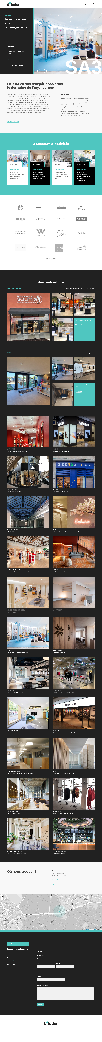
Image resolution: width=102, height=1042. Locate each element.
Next (46, 70)
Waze (53, 884)
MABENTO (56, 529)
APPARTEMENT (57, 610)
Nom (39, 963)
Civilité (40, 951)
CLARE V (9, 650)
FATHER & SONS (12, 489)
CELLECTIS (10, 690)
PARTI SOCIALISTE (12, 529)
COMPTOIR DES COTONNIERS (16, 610)
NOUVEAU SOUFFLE (14, 288)
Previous (38, 70)
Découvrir (78, 325)
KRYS (9, 353)
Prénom (59, 963)
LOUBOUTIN (11, 449)
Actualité (65, 4)
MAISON (55, 570)
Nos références (13, 121)
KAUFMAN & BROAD (13, 771)
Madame (41, 955)
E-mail (40, 976)
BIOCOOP (56, 489)
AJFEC (54, 771)
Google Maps (56, 880)
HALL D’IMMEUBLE (13, 731)
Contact (76, 4)
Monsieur (41, 958)
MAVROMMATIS (58, 650)
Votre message (43, 985)
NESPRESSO (56, 731)
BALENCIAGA (57, 690)
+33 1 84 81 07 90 (12, 967)
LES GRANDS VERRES (13, 811)
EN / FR (85, 4)
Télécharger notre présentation (19, 944)
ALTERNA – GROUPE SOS (14, 851)
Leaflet (87, 929)
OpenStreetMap (94, 929)
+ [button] (2, 896)
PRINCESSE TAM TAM (14, 570)
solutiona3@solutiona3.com (15, 960)
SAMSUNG (56, 449)
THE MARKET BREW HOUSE (61, 851)
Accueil (55, 4)
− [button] (2, 899)
